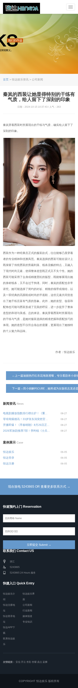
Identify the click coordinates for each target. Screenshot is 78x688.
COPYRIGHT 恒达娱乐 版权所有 (39, 681)
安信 (18, 662)
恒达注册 (8, 463)
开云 (23, 662)
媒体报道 (27, 616)
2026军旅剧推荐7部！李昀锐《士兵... (26, 430)
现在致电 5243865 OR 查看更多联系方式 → (39, 486)
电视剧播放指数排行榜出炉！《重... (25, 413)
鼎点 (39, 662)
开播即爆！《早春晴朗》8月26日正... (26, 424)
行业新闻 (27, 610)
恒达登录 (8, 457)
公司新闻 (27, 605)
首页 (6, 79)
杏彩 (28, 662)
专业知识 (27, 621)
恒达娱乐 (8, 451)
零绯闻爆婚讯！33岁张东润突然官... (25, 419)
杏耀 (34, 662)
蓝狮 (45, 662)
